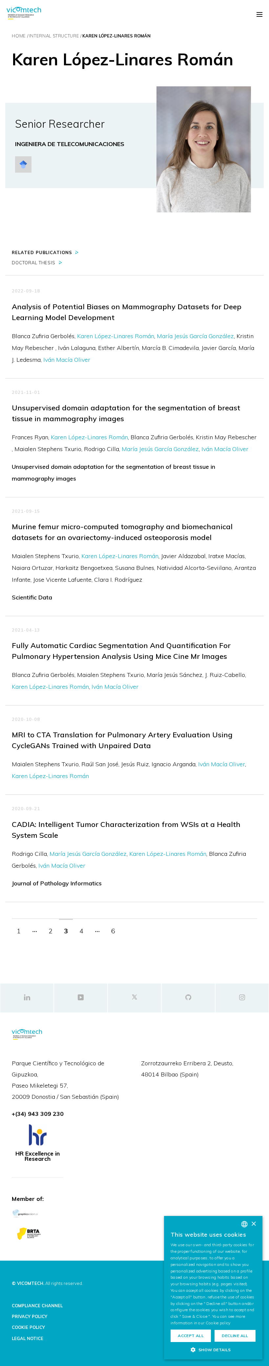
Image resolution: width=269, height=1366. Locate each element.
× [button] (253, 1224)
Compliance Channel (37, 1305)
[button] (213, 1349)
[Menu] (259, 14)
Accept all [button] (191, 1335)
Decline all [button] (235, 1335)
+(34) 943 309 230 (38, 1113)
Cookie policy (218, 1322)
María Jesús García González (195, 336)
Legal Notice (27, 1338)
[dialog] (213, 1287)
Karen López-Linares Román (115, 336)
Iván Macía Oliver (66, 359)
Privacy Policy (29, 1316)
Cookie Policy (28, 1327)
